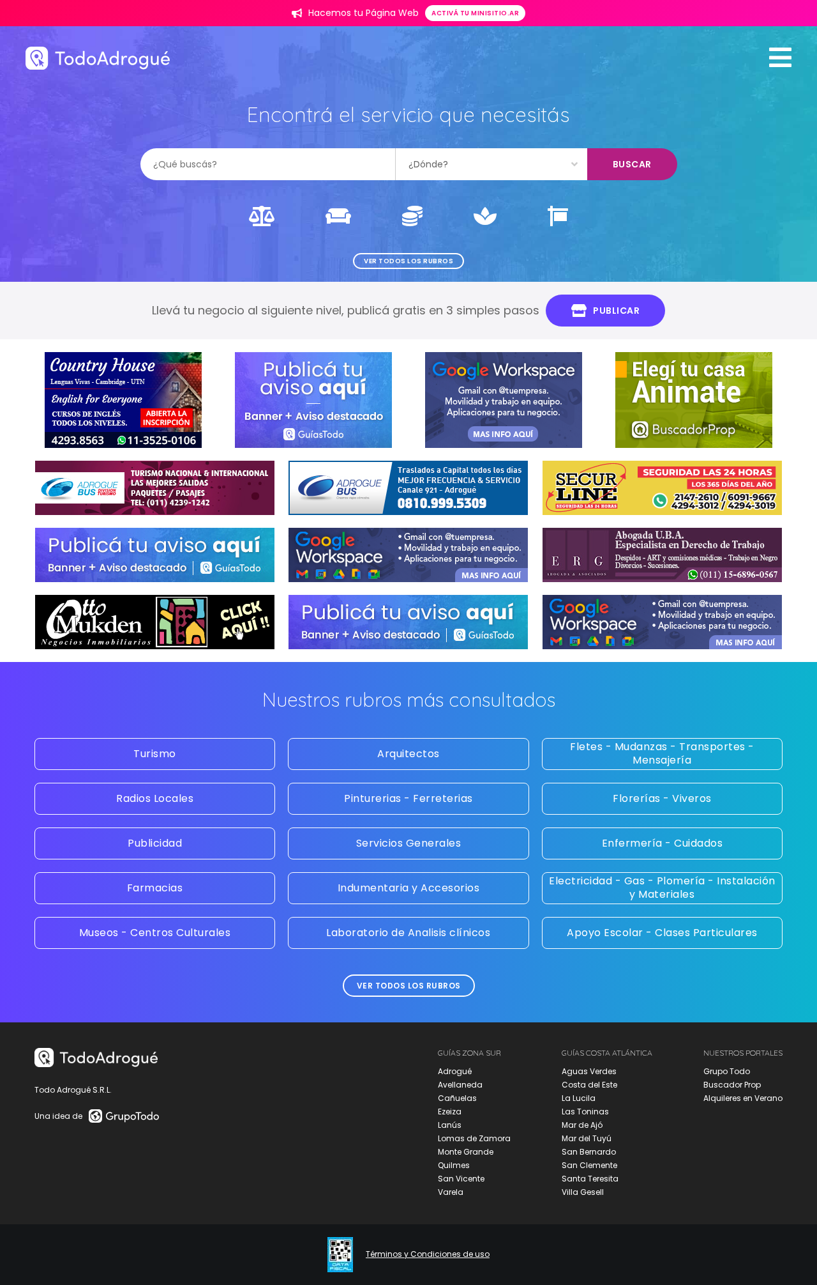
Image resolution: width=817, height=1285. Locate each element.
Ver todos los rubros (408, 261)
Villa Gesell (583, 1192)
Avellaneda (460, 1084)
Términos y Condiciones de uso (428, 1254)
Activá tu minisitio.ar (475, 13)
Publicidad (155, 843)
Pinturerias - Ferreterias (408, 798)
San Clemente (589, 1165)
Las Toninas (585, 1111)
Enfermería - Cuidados (662, 843)
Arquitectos (408, 753)
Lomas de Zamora (474, 1138)
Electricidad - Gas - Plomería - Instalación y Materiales (662, 887)
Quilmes (454, 1165)
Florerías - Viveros (662, 798)
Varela (450, 1192)
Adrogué (455, 1071)
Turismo (154, 753)
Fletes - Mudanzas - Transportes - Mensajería (662, 753)
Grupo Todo (726, 1071)
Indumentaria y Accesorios (409, 888)
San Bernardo (589, 1151)
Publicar (616, 310)
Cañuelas (457, 1098)
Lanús (449, 1125)
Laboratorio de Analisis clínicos (408, 932)
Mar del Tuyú (586, 1138)
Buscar (632, 164)
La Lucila (579, 1098)
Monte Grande (465, 1151)
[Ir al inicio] (98, 58)
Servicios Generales (408, 843)
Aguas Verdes (589, 1071)
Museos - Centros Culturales (155, 932)
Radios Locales (154, 798)
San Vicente (461, 1178)
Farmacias (155, 888)
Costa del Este (589, 1084)
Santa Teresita (590, 1178)
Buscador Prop (732, 1084)
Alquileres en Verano (743, 1098)
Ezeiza (449, 1111)
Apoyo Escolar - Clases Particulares (662, 932)
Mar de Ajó (582, 1125)
